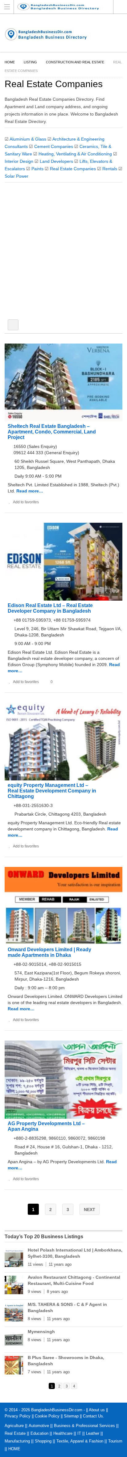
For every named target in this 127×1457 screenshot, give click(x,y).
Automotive (39, 1425)
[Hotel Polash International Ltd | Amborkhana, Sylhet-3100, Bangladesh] (14, 1258)
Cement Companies (53, 146)
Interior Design (19, 161)
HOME (14, 1448)
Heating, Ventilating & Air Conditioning (75, 153)
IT (79, 1433)
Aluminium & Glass (28, 139)
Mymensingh (41, 1331)
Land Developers (56, 161)
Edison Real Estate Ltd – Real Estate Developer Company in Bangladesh (50, 608)
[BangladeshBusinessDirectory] (63, 6)
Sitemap (71, 1416)
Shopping (43, 1441)
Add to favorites (26, 502)
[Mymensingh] (14, 1340)
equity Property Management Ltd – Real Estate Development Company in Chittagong (52, 791)
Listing (30, 62)
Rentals (109, 168)
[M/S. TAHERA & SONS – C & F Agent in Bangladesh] (14, 1313)
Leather (92, 1433)
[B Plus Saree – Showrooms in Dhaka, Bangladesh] (14, 1366)
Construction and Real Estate (75, 62)
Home (10, 62)
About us (97, 1410)
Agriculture (14, 1425)
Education (39, 1433)
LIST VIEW (13, 324)
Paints (37, 168)
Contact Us (93, 1416)
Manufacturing (17, 1441)
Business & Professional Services (84, 1425)
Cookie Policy (47, 1416)
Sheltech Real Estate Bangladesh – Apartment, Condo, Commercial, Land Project (52, 432)
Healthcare (62, 1433)
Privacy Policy (18, 1416)
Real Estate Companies (73, 168)
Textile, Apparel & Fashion (79, 1441)
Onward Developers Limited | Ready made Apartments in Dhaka (49, 952)
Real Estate (15, 1433)
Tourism (115, 1441)
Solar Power (16, 176)
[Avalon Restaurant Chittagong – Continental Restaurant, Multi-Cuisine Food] (14, 1286)
